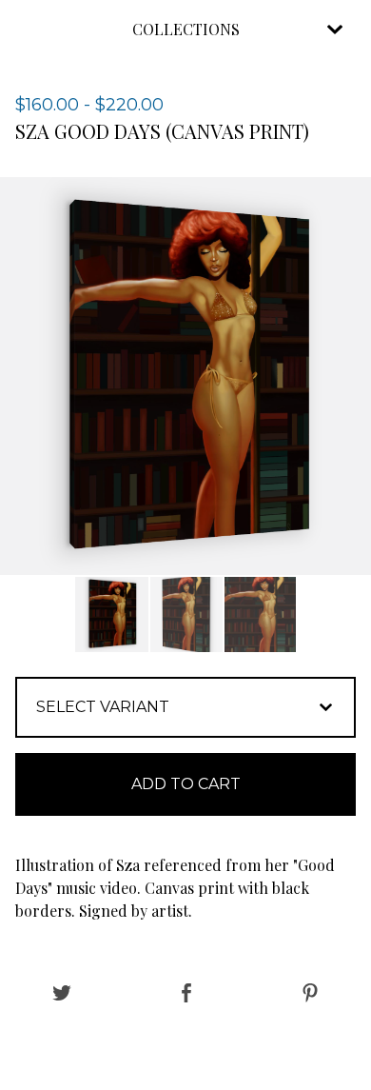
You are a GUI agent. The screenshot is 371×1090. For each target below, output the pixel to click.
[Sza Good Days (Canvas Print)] (111, 614)
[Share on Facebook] (186, 994)
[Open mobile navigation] (335, 29)
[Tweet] (62, 994)
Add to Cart (186, 784)
